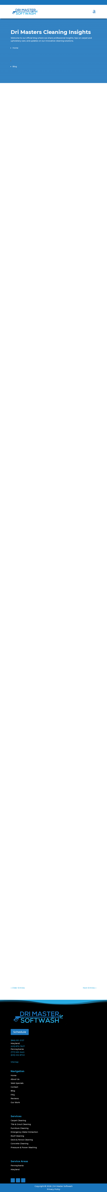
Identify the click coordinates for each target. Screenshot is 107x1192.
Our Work (15, 1102)
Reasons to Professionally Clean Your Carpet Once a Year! (53, 460)
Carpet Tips (32, 731)
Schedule (19, 1032)
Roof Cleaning (17, 1136)
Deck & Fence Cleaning (22, 1140)
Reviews (15, 1098)
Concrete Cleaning (19, 1143)
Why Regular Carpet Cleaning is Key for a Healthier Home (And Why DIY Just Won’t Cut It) (52, 195)
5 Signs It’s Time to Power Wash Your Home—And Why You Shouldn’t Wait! (51, 154)
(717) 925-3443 (17, 1052)
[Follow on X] (89, 3)
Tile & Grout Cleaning (21, 1124)
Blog (13, 1091)
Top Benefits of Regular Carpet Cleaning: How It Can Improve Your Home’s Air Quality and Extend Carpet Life (51, 644)
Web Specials (17, 1083)
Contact (14, 1087)
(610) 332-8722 (18, 1055)
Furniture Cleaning (19, 1128)
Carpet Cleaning (34, 202)
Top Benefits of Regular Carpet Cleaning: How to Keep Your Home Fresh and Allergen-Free (50, 333)
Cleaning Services (35, 161)
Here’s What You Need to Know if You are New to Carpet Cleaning (51, 907)
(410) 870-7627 (18, 1046)
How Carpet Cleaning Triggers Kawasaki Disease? (51, 727)
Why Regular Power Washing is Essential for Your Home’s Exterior (51, 817)
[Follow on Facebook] (84, 3)
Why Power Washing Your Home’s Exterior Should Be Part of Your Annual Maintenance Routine (52, 553)
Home (13, 1075)
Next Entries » (89, 988)
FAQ (13, 1095)
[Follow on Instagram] (94, 3)
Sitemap (15, 1062)
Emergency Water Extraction (24, 1132)
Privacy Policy (53, 1189)
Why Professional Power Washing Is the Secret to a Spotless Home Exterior (53, 371)
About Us (15, 1079)
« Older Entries (18, 988)
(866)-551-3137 (17, 1040)
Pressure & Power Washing (24, 1147)
